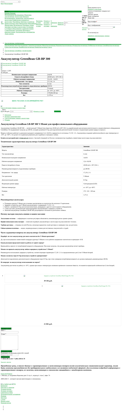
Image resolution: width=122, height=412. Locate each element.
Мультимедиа (17, 25)
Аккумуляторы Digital (31, 47)
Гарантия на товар (7, 392)
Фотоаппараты (9, 15)
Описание (8, 115)
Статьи (3, 399)
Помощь (3, 396)
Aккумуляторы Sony (11, 45)
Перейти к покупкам (94, 9)
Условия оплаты (6, 389)
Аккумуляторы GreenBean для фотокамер (18, 50)
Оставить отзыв (6, 328)
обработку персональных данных (99, 36)
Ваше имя (91, 18)
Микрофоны (32, 23)
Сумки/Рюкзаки (10, 30)
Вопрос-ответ (5, 401)
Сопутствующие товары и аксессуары (13, 108)
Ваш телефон (92, 21)
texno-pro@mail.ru (6, 374)
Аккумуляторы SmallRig (16, 47)
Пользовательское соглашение (10, 394)
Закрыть (90, 13)
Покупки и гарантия (7, 387)
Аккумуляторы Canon (25, 45)
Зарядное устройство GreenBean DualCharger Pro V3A (95, 286)
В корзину (57, 111)
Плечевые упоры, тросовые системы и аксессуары (19, 26)
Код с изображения (94, 25)
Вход (2, 3)
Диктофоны (16, 22)
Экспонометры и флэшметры (25, 32)
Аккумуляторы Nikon (39, 45)
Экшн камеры (9, 34)
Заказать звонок (84, 28)
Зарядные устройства (27, 22)
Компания (4, 386)
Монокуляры (9, 25)
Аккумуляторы (9, 16)
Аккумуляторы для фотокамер (14, 43)
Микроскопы (23, 23)
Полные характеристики (13, 116)
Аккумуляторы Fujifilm (85, 45)
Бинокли (26, 16)
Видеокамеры (19, 15)
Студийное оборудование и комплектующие (19, 28)
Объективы (27, 15)
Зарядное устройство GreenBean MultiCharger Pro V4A (58, 276)
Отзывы (7, 120)
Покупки (4, 398)
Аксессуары (19, 16)
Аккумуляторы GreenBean (101, 45)
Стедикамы (29, 27)
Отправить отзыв (6, 351)
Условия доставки (6, 391)
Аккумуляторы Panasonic (54, 45)
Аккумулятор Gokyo (45, 47)
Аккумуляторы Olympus (70, 45)
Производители (6, 403)
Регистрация (8, 3)
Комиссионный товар (12, 23)
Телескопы (18, 30)
